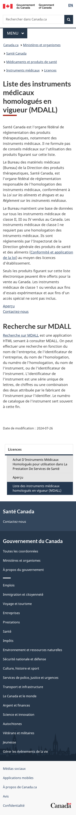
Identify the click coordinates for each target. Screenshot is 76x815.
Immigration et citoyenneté (23, 594)
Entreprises (11, 613)
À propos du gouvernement (23, 570)
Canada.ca (11, 45)
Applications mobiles (18, 778)
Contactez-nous (16, 311)
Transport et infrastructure (23, 687)
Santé (7, 631)
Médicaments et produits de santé (31, 62)
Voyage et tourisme (17, 604)
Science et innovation (18, 714)
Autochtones (12, 724)
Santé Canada (16, 53)
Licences (50, 70)
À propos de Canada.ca (20, 787)
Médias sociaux (14, 768)
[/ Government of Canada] (28, 6)
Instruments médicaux (23, 70)
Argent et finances (16, 705)
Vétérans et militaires (18, 733)
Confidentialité (14, 805)
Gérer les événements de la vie (25, 751)
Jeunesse (9, 742)
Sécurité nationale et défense (24, 659)
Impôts (8, 641)
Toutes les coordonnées (20, 551)
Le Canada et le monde (19, 696)
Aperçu (9, 306)
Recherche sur (21, 335)
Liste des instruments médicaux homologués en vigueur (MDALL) (37, 488)
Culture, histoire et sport (21, 668)
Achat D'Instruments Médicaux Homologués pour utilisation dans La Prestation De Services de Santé (40, 464)
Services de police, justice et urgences (30, 677)
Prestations (11, 622)
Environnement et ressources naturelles (32, 650)
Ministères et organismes (42, 45)
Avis (6, 796)
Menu (17, 33)
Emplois (9, 585)
